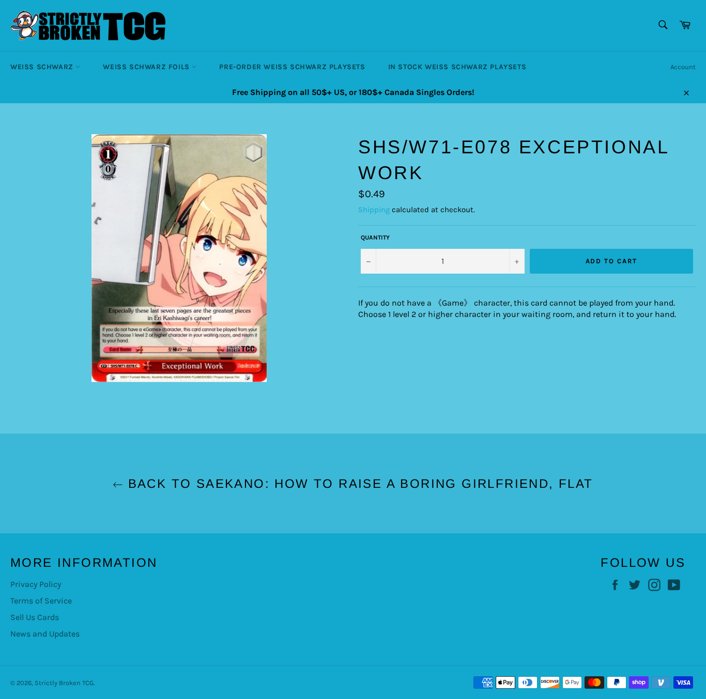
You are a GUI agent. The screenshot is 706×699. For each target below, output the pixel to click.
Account (683, 67)
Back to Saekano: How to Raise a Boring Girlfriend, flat (358, 483)
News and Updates (45, 634)
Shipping (374, 209)
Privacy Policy (35, 584)
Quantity (375, 237)
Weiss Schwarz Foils (147, 66)
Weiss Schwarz (42, 66)
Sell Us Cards (34, 617)
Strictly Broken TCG (64, 683)
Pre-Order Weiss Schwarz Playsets (292, 66)
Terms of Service (41, 601)
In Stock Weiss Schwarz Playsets (457, 66)
